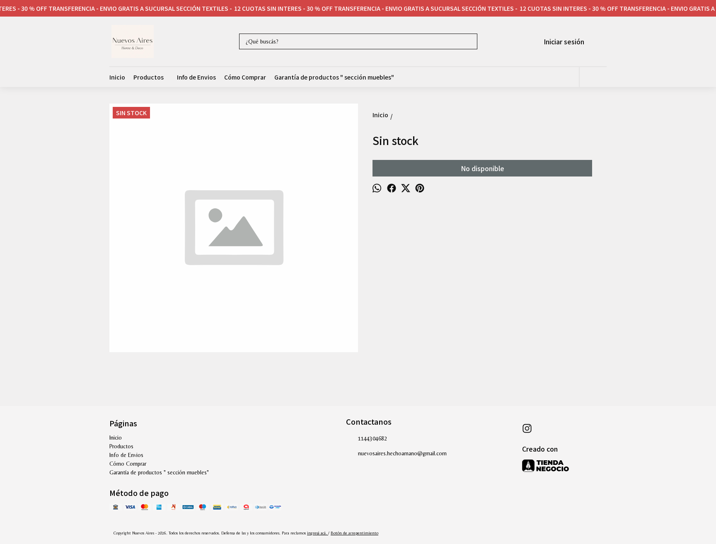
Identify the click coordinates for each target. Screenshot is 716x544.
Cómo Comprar (245, 77)
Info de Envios (196, 77)
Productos (148, 77)
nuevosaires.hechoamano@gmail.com (402, 453)
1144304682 (372, 438)
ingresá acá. (317, 533)
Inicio (117, 77)
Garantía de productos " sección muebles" (334, 77)
